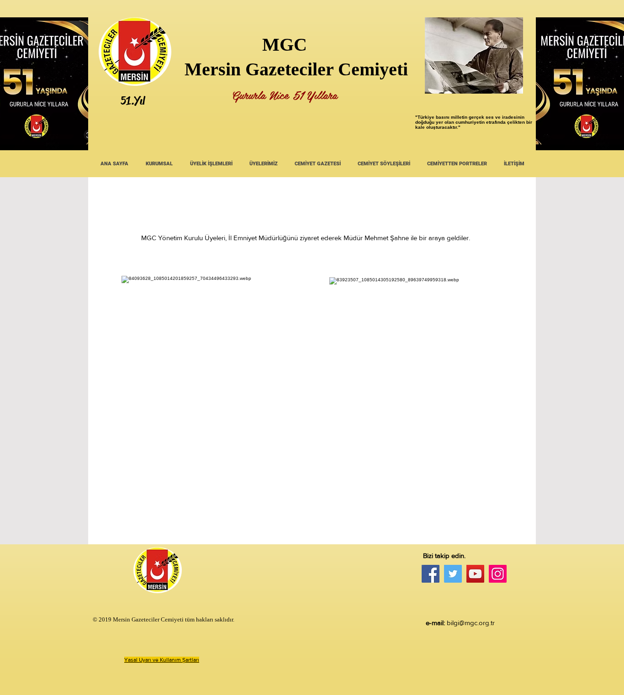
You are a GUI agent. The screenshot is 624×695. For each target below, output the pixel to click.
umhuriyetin (471, 122)
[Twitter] (453, 574)
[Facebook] (430, 574)
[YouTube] (475, 574)
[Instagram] (498, 574)
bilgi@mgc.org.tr (471, 623)
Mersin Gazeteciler (259, 69)
